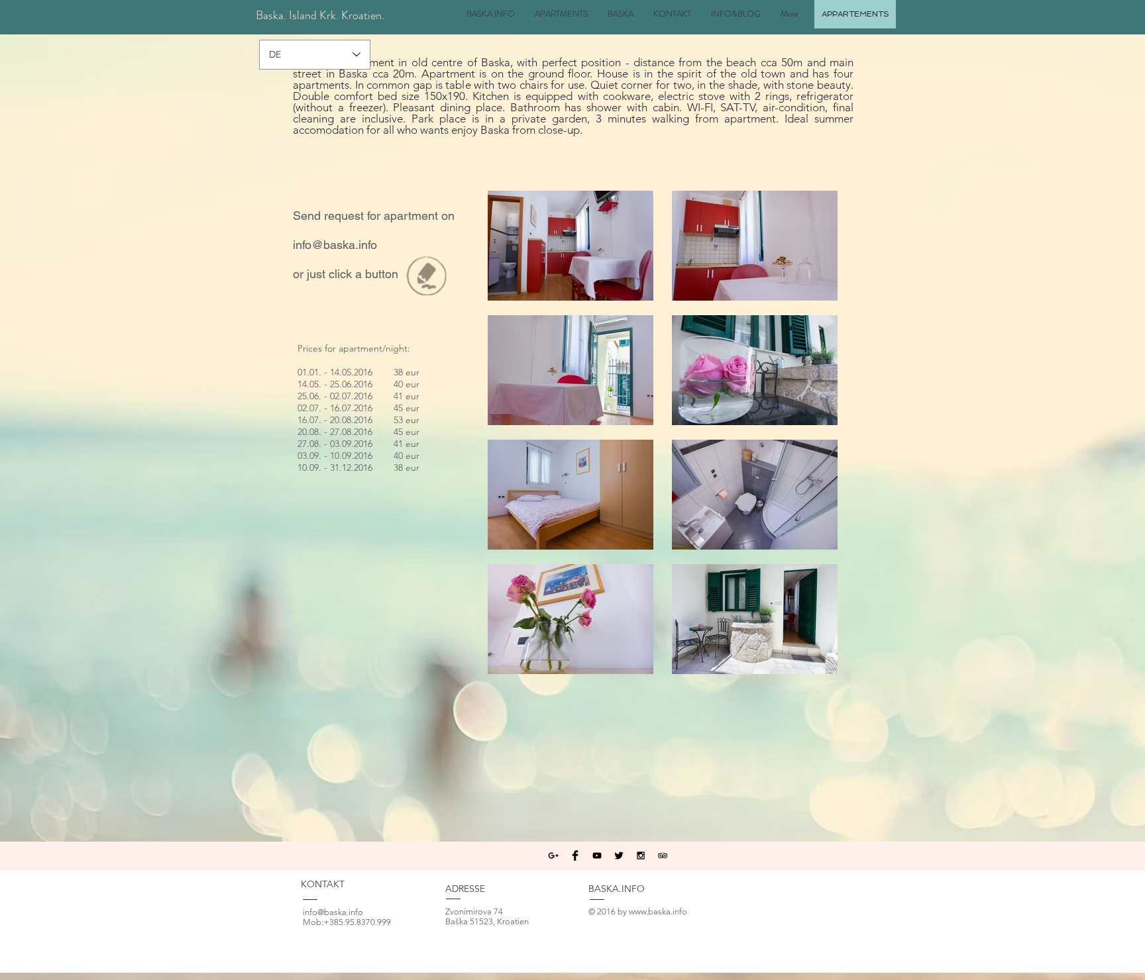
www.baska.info (658, 911)
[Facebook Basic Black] (575, 855)
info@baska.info (335, 245)
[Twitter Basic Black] (619, 855)
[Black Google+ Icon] (553, 855)
